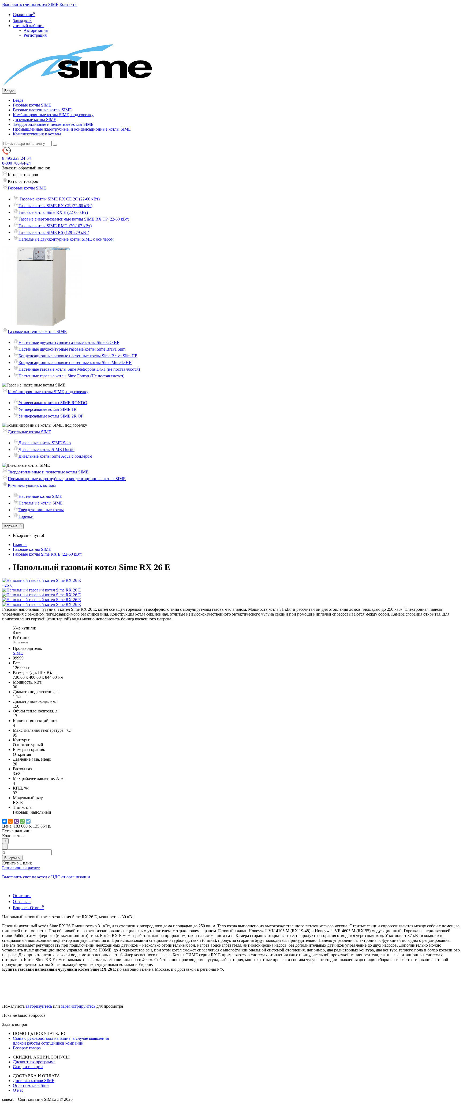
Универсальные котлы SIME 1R (47, 409)
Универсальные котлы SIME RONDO (52, 402)
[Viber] (16, 821)
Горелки (25, 516)
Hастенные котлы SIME (40, 496)
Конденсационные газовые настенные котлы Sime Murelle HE (75, 362)
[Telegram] (28, 821)
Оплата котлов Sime (31, 1085)
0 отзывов (20, 642)
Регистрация (35, 35)
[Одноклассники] (10, 821)
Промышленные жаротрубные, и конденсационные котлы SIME (72, 129)
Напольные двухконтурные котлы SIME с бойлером (66, 239)
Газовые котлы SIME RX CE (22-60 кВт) (55, 205)
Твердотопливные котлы (41, 509)
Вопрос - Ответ (28, 907)
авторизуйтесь (39, 1006)
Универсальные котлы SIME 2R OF (50, 416)
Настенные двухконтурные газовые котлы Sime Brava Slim (71, 349)
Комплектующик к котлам (37, 134)
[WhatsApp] (22, 821)
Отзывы (22, 901)
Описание (22, 895)
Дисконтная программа (34, 1062)
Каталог (23, 181)
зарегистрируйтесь (78, 1006)
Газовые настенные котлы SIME (42, 110)
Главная (20, 544)
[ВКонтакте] (4, 821)
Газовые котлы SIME (32, 105)
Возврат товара (27, 1048)
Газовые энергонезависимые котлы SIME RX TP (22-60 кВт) (73, 219)
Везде (18, 100)
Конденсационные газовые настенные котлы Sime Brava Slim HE (77, 356)
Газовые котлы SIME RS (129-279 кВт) (53, 232)
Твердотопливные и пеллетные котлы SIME (53, 124)
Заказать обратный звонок (26, 168)
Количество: (13, 835)
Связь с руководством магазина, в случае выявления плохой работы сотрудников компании (61, 1040)
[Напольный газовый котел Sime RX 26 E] (41, 590)
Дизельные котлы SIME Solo (44, 443)
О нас (18, 1090)
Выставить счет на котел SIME (30, 4)
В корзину (12, 858)
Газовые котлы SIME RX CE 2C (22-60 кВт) (59, 199)
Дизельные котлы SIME (34, 119)
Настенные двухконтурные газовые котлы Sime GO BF (68, 342)
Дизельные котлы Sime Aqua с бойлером (55, 456)
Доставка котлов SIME (33, 1080)
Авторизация (36, 30)
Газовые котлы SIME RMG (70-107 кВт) (55, 225)
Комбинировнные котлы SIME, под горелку (53, 114)
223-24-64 (16, 158)
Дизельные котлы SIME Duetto (46, 449)
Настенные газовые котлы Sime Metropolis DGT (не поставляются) (79, 369)
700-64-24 (16, 163)
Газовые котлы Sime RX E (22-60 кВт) (53, 212)
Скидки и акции (28, 1066)
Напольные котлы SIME (40, 503)
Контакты (68, 4)
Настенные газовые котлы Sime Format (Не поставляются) (71, 376)
